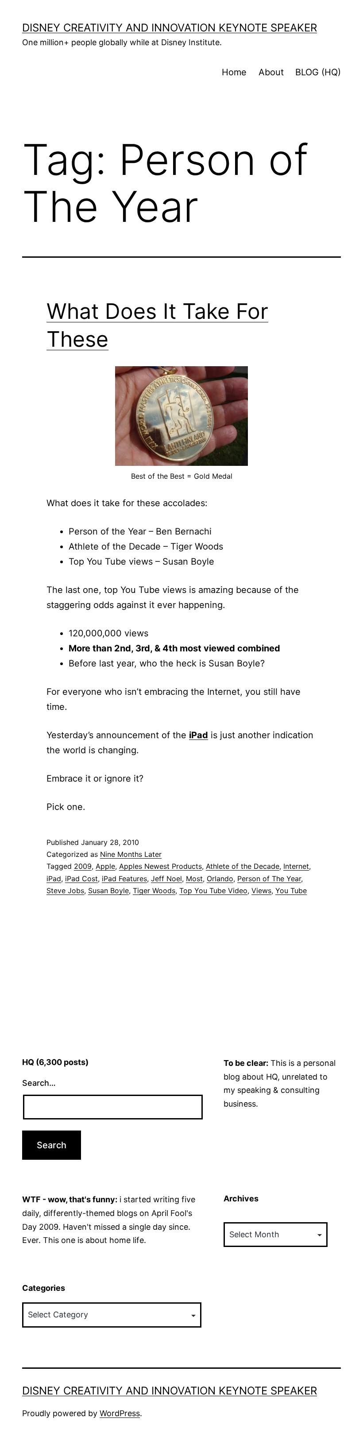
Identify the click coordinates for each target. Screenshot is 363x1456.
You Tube (291, 890)
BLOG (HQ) (318, 72)
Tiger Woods (154, 890)
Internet (296, 866)
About (271, 72)
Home (234, 72)
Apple (105, 866)
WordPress (120, 1413)
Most (194, 878)
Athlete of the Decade (242, 866)
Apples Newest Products (160, 866)
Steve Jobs (65, 890)
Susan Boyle (108, 890)
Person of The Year (269, 878)
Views (261, 890)
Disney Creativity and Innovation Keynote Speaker (169, 27)
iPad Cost (81, 878)
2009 (83, 866)
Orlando (220, 878)
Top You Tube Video (213, 890)
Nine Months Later (131, 854)
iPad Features (124, 878)
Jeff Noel (166, 878)
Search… (39, 1083)
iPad (198, 735)
